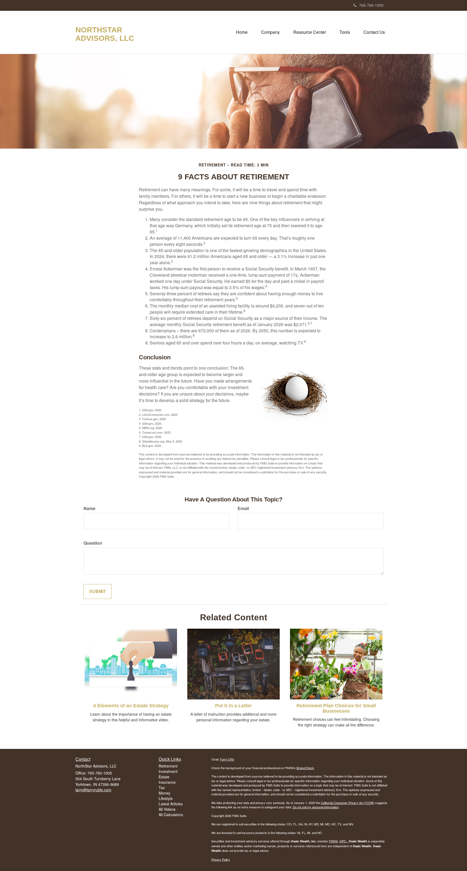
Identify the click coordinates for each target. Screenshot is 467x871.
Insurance (167, 782)
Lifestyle (166, 798)
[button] (270, 32)
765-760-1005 (371, 5)
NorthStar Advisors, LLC (104, 34)
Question (93, 543)
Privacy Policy (220, 859)
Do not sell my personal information (316, 807)
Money (164, 793)
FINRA (333, 841)
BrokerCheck (305, 768)
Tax (162, 787)
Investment (168, 771)
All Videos (167, 809)
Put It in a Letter (233, 705)
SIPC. (344, 841)
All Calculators (171, 814)
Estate (164, 776)
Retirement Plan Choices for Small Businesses (336, 708)
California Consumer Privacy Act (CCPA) (347, 802)
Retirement (168, 766)
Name (89, 508)
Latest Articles (171, 803)
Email (243, 508)
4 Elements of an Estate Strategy (131, 705)
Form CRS (227, 759)
